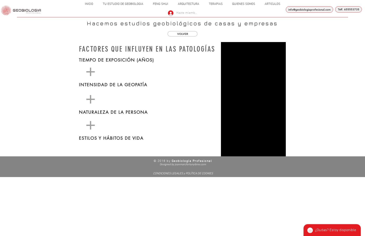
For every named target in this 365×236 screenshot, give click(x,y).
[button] (123, 4)
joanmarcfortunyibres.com (190, 164)
